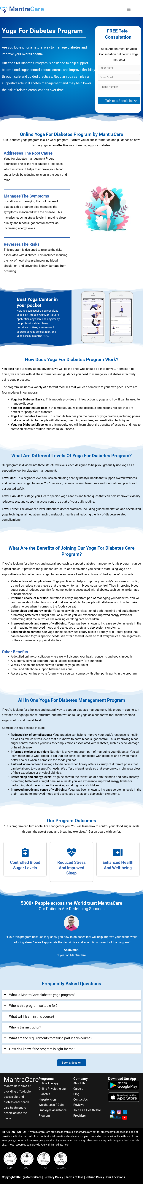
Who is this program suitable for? (33, 1006)
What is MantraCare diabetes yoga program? (42, 995)
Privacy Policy (54, 1177)
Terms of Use (74, 1177)
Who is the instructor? (25, 1027)
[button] (128, 9)
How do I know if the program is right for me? (42, 1049)
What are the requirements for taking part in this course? (50, 1038)
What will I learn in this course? (31, 1016)
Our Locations (115, 1177)
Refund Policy (95, 1177)
